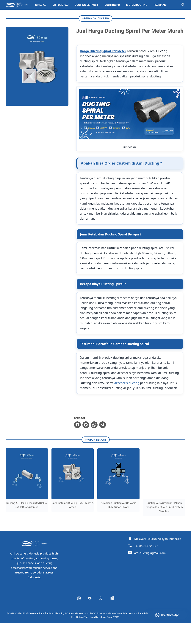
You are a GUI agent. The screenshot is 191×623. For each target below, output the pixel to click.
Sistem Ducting (136, 4)
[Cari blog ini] (183, 5)
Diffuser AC (60, 4)
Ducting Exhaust (86, 4)
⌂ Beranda (89, 18)
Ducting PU (112, 4)
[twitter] (85, 424)
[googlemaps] (112, 598)
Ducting (103, 18)
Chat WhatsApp (170, 615)
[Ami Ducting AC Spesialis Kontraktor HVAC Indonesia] (17, 5)
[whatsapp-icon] (100, 598)
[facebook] (77, 424)
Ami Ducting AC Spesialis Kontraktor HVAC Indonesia (79, 613)
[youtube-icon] (89, 598)
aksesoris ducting (126, 383)
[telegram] (102, 424)
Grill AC (40, 4)
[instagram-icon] (78, 598)
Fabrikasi (160, 4)
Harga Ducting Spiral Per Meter (103, 51)
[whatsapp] (94, 424)
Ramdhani (44, 613)
